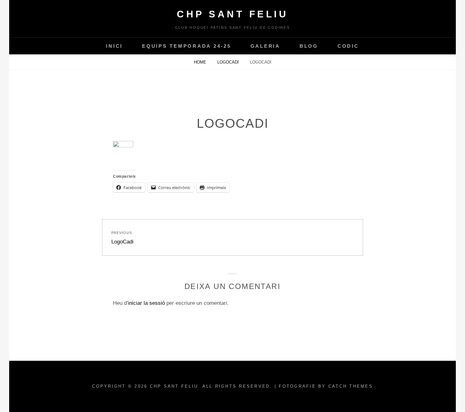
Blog (309, 46)
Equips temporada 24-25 (186, 46)
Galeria (265, 46)
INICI (114, 46)
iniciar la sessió (146, 303)
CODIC (348, 46)
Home (201, 62)
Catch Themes (350, 386)
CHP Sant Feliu (232, 14)
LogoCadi (228, 62)
